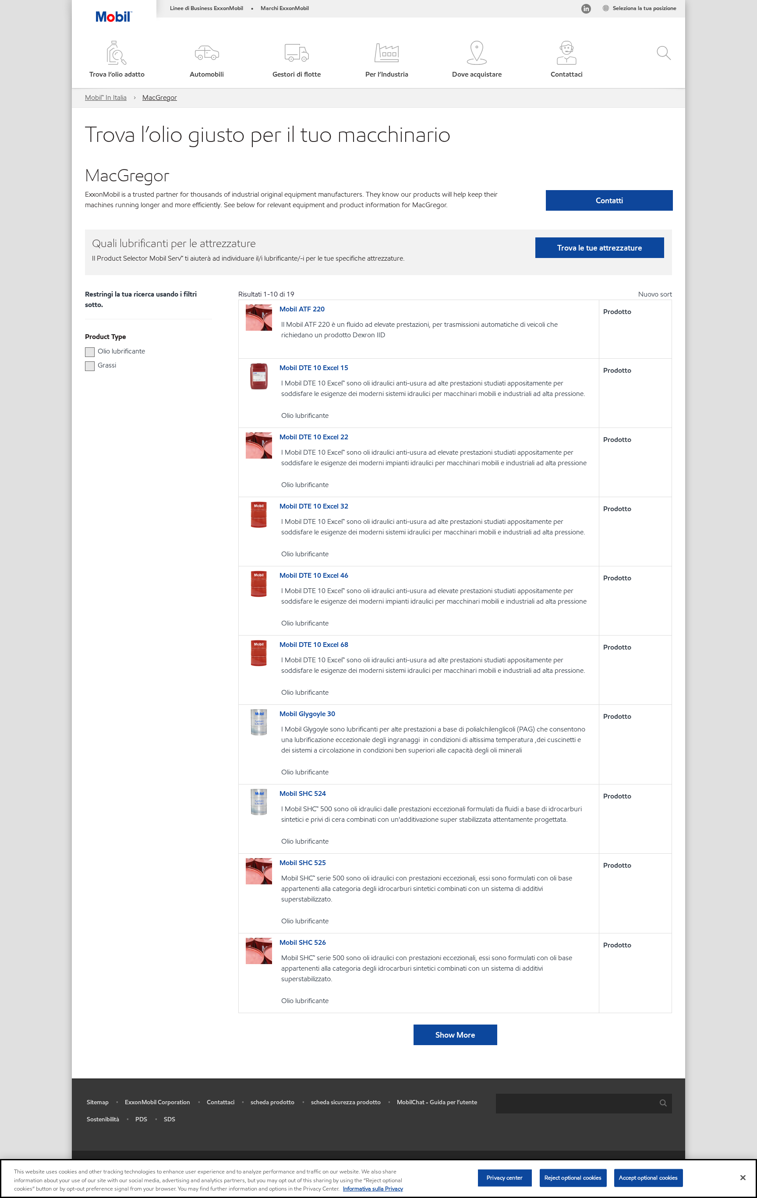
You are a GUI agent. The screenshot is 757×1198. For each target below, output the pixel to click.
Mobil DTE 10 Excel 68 (313, 644)
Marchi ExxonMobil (285, 8)
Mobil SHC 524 (302, 793)
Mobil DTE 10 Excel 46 (313, 575)
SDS (169, 1119)
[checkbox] (90, 352)
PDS (141, 1119)
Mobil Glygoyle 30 (307, 713)
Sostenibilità (103, 1119)
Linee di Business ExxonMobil (206, 8)
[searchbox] (575, 1103)
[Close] (743, 1177)
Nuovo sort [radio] (655, 294)
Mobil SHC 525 (302, 862)
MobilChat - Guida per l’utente (437, 1102)
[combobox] (584, 1103)
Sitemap (98, 1102)
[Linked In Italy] (586, 10)
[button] (207, 60)
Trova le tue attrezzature (599, 248)
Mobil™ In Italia (106, 97)
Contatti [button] (609, 200)
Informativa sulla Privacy (373, 1189)
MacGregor (159, 97)
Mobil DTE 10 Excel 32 (313, 506)
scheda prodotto (272, 1102)
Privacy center (505, 1177)
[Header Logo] (114, 11)
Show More (455, 1035)
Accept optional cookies (648, 1177)
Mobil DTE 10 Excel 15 (313, 367)
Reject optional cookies (573, 1177)
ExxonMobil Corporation (157, 1102)
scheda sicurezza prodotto (346, 1102)
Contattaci (220, 1102)
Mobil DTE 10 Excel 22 (313, 437)
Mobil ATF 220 (302, 309)
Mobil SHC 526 (302, 942)
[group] (144, 351)
